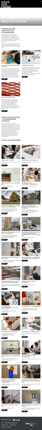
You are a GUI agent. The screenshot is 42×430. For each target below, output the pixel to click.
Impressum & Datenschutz (11, 422)
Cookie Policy (5, 425)
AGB (2, 422)
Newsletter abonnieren (7, 419)
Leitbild (4, 427)
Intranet (9, 427)
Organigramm (13, 425)
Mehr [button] (4, 79)
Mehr (4, 165)
